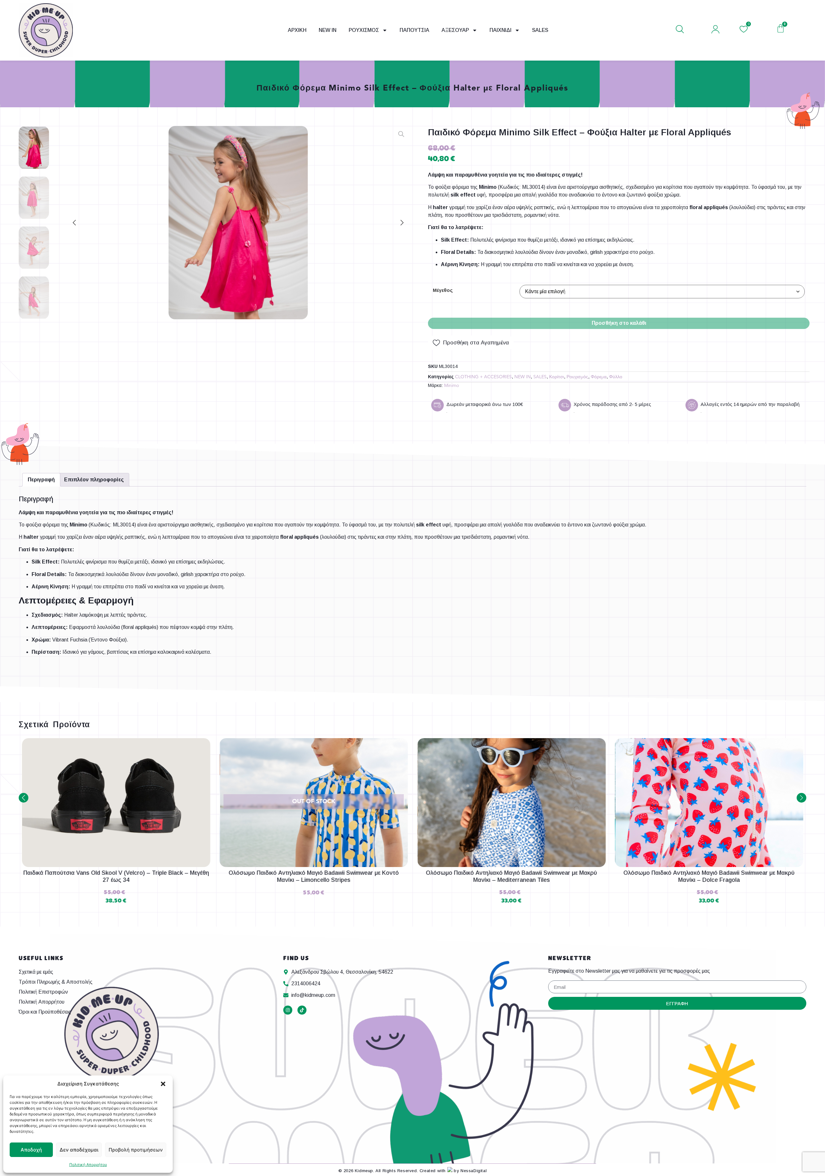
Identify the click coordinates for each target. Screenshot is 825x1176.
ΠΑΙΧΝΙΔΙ (500, 30)
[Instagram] (287, 1010)
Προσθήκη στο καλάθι (619, 323)
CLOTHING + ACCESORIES (483, 377)
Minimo (451, 385)
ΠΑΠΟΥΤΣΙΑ (414, 30)
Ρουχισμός (577, 377)
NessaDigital (474, 1170)
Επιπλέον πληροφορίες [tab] (94, 479)
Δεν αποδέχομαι (79, 1150)
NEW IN (327, 30)
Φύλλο (615, 377)
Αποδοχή (31, 1150)
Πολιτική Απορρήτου (88, 1164)
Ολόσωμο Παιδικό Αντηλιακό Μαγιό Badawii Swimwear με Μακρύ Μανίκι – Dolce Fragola (709, 876)
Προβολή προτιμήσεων (136, 1150)
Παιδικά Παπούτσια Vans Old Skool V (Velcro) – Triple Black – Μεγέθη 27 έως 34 (116, 876)
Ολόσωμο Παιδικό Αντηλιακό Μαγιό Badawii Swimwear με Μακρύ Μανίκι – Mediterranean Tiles (511, 876)
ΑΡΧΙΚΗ (297, 30)
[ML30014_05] (238, 222)
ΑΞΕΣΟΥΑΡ (455, 30)
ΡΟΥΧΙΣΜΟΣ (364, 30)
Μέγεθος (443, 290)
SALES (540, 30)
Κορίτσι (556, 377)
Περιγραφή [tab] (41, 479)
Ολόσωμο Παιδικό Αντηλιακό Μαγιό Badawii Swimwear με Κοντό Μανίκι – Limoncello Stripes (313, 876)
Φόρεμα (599, 377)
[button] (163, 1084)
